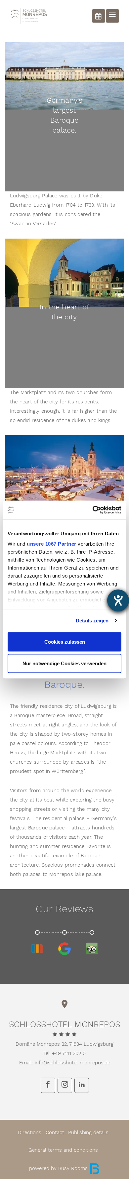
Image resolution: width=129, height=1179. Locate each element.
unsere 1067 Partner (51, 544)
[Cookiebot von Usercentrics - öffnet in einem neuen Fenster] (92, 510)
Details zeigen (92, 620)
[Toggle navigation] (112, 16)
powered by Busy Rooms (59, 1168)
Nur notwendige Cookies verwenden (64, 663)
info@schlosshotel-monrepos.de (72, 1063)
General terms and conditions (63, 1150)
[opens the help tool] (118, 600)
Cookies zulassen (64, 641)
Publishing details (88, 1132)
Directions (29, 1132)
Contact (55, 1132)
